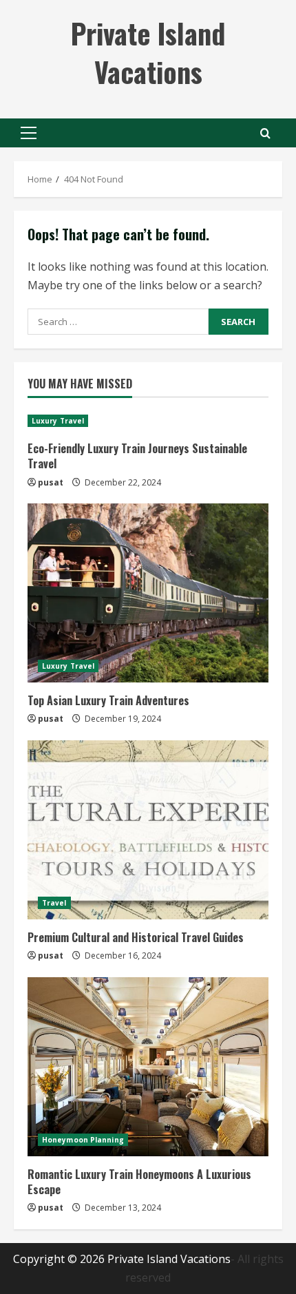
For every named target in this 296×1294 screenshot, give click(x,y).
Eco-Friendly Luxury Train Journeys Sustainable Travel (137, 456)
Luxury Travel (58, 421)
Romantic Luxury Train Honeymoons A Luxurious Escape (139, 1182)
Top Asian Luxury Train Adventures (108, 700)
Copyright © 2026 (60, 1258)
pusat (50, 482)
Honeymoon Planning (83, 1140)
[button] (28, 132)
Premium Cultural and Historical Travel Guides (136, 937)
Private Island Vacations (148, 52)
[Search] (265, 133)
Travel (54, 903)
